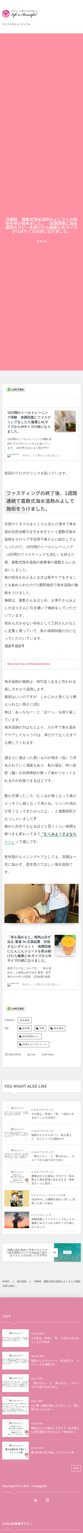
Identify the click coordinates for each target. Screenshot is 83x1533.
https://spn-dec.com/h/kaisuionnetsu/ (28, 663)
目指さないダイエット (34, 1044)
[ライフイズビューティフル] (19, 15)
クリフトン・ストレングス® (49, 1195)
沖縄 (41, 1028)
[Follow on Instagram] (47, 1500)
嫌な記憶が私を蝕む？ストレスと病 (52, 1452)
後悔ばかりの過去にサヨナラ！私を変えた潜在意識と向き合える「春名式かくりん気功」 (53, 1179)
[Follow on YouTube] (35, 1500)
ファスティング (42, 1215)
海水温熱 (24, 1020)
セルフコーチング (44, 1110)
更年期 (26, 1028)
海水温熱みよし (31, 1036)
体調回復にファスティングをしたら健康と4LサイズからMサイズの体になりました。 (53, 1223)
